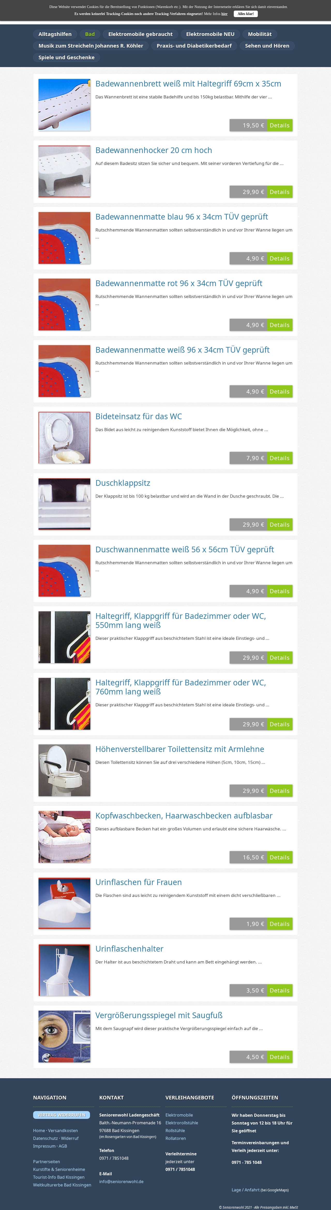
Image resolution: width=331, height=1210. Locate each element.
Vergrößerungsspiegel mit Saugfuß (159, 1015)
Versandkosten (63, 1130)
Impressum (44, 1146)
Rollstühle (175, 1130)
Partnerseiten (46, 1161)
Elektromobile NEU (210, 34)
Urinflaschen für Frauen (138, 882)
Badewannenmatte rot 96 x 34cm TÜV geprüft (178, 283)
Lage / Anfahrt (246, 1190)
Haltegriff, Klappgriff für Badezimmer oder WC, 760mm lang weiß (180, 687)
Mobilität (260, 34)
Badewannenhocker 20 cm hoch (153, 150)
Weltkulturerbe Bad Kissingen (62, 1185)
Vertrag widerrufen (61, 1115)
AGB (63, 1146)
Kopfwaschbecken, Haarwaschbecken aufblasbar (184, 815)
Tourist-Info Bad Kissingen (59, 1177)
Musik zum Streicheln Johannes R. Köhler (91, 45)
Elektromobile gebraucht (140, 34)
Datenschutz (45, 1138)
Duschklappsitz (122, 482)
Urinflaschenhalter (129, 948)
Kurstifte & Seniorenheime (59, 1169)
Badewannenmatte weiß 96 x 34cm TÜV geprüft (182, 349)
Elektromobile (179, 1115)
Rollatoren (176, 1138)
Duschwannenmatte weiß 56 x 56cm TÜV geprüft (184, 549)
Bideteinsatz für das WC (138, 416)
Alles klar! (246, 14)
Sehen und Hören (267, 45)
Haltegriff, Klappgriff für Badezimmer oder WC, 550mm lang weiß (180, 620)
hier (224, 14)
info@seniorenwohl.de (121, 1181)
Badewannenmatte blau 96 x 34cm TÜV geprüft (181, 216)
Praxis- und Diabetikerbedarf (194, 45)
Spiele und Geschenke (67, 57)
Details (280, 125)
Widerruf (70, 1138)
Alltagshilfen (55, 34)
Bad (90, 34)
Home (39, 1130)
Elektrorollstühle (182, 1123)
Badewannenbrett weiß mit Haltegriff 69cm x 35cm (188, 83)
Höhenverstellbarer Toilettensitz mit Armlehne (179, 749)
